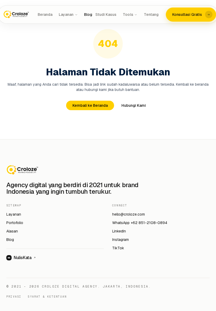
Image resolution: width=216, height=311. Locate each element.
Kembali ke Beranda (90, 105)
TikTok (118, 248)
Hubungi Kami (133, 105)
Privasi (13, 296)
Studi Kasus (105, 14)
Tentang (151, 14)
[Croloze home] (16, 14)
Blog (88, 14)
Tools (128, 14)
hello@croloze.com (128, 214)
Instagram (120, 239)
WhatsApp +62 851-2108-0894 (139, 222)
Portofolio (14, 222)
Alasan (12, 231)
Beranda (45, 14)
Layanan (66, 14)
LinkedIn (119, 231)
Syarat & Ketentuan (47, 296)
